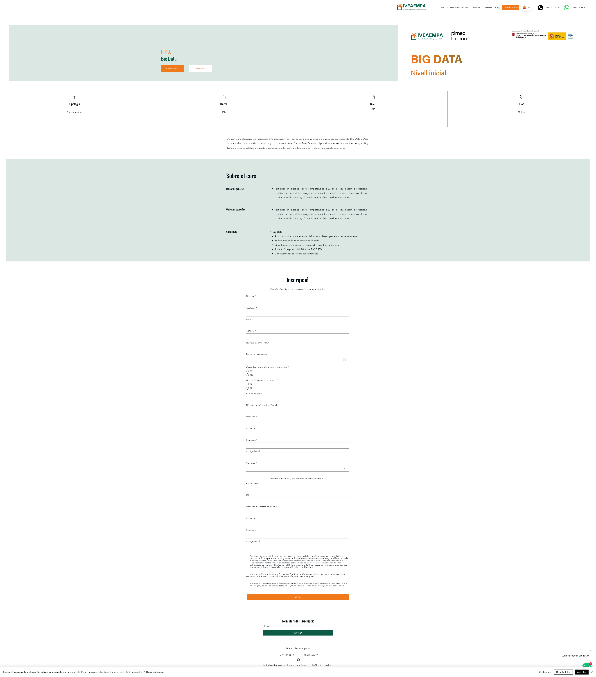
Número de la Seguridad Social (261, 405)
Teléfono (250, 331)
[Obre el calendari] (344, 360)
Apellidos (250, 308)
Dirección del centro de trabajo (261, 506)
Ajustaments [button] (545, 672)
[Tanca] (592, 672)
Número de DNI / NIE (257, 343)
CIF (248, 495)
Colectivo (250, 463)
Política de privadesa (154, 672)
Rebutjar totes (563, 672)
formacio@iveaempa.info (298, 648)
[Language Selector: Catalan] (526, 8)
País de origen (253, 394)
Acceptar (581, 672)
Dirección (250, 417)
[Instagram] (298, 659)
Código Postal (253, 451)
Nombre (250, 296)
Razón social (252, 484)
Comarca (250, 428)
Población (251, 440)
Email (248, 319)
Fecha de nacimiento (257, 354)
